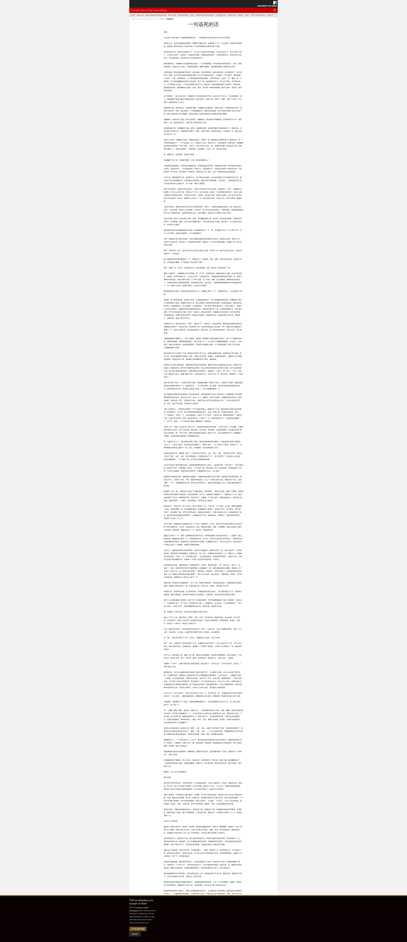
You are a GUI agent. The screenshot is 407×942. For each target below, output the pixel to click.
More (270, 15)
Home (132, 15)
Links (247, 15)
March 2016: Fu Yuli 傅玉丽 (154, 19)
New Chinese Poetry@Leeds (156, 15)
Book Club (172, 15)
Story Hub (232, 15)
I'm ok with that (138, 929)
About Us (140, 15)
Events (240, 15)
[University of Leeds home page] (267, 3)
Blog (192, 15)
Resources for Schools (205, 15)
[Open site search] (274, 10)
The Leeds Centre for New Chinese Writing (148, 10)
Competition (221, 15)
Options (135, 934)
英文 (166, 32)
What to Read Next (258, 15)
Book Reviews (183, 15)
